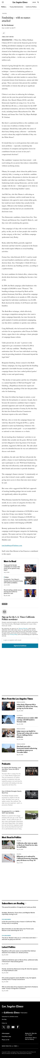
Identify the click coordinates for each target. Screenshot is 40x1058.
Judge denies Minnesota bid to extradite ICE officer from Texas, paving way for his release (27, 706)
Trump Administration (16, 7)
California (20, 715)
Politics (3, 7)
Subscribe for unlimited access (10, 1016)
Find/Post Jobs (6, 1036)
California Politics (31, 7)
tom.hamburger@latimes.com (12, 545)
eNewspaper (6, 1033)
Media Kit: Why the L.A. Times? (31, 1034)
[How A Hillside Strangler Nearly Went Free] (31, 794)
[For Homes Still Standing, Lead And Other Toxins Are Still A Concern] (31, 771)
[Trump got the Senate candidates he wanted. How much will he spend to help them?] (30, 568)
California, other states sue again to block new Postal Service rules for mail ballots (27, 845)
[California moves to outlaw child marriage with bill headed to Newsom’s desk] (8, 719)
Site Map (4, 1019)
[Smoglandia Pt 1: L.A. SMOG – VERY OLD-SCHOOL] (31, 815)
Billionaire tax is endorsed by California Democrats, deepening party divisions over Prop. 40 (27, 858)
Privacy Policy (13, 634)
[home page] (20, 2)
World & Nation (21, 702)
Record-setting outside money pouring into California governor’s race (13, 591)
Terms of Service (23, 628)
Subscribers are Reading (13, 903)
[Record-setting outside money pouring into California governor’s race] (30, 593)
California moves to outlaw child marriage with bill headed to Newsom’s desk (27, 720)
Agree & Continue (20, 645)
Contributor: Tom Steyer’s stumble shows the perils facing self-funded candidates (13, 581)
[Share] (4, 33)
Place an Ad (5, 1039)
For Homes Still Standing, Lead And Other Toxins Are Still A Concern (11, 769)
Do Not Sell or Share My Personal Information (21, 1053)
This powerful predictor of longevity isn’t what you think (19, 907)
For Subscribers (6, 919)
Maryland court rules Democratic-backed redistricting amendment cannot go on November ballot (27, 749)
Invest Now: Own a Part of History (30, 1038)
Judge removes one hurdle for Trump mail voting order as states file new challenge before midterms (27, 734)
